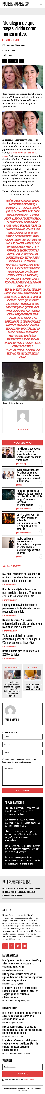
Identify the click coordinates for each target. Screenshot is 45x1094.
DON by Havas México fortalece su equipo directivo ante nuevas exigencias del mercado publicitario (28, 475)
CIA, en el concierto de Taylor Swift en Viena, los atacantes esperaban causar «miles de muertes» (21, 577)
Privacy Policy (29, 1079)
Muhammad (20, 45)
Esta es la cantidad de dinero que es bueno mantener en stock (33, 686)
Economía (21, 464)
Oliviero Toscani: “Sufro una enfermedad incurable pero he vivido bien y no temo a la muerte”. (22, 623)
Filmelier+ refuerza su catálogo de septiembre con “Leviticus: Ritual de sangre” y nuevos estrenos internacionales (29, 498)
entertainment (9, 584)
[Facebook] (4, 61)
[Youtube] (24, 946)
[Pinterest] (15, 61)
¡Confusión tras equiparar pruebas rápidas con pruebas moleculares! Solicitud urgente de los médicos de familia (12, 689)
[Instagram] (11, 946)
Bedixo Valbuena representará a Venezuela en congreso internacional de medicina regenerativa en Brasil (28, 546)
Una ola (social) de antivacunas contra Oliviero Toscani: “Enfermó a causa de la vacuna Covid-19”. (21, 593)
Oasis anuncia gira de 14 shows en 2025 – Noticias (20, 652)
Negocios (20, 485)
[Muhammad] (4, 45)
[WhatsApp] (21, 61)
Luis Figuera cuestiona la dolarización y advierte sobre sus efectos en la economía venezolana (28, 454)
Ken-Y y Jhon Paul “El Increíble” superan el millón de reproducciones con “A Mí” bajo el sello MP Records (28, 522)
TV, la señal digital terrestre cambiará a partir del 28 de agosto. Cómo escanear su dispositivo (21, 639)
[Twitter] (10, 61)
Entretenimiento (24, 509)
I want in (21, 1074)
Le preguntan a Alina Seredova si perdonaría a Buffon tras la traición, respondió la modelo (21, 608)
